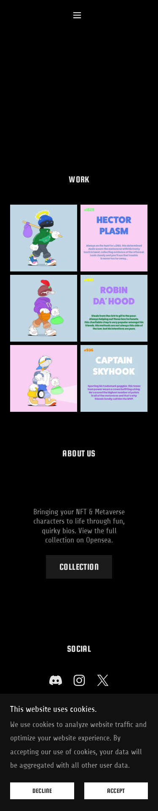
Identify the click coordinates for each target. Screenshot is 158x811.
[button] (79, 15)
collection (79, 566)
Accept (116, 791)
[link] (55, 682)
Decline (42, 791)
